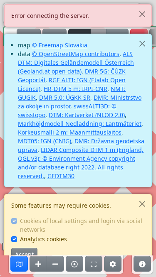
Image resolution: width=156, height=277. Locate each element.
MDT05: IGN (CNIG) (44, 141)
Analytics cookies (43, 239)
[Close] (142, 14)
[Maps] (19, 264)
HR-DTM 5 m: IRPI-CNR (75, 89)
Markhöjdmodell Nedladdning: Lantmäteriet (79, 123)
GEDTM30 (60, 176)
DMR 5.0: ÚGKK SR (64, 97)
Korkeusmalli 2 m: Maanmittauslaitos (69, 132)
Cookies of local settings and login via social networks (81, 225)
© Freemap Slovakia (59, 45)
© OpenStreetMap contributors (75, 54)
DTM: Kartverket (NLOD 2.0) (87, 115)
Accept (24, 254)
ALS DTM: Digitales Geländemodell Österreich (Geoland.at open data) (76, 62)
